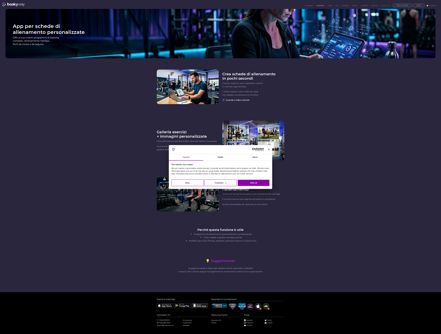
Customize (219, 183)
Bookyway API (216, 320)
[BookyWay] (13, 4)
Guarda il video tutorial (237, 100)
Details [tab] (220, 157)
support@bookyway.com (165, 325)
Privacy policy (187, 320)
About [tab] (254, 157)
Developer (186, 325)
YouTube (249, 325)
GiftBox (213, 323)
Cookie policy (187, 323)
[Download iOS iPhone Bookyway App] (165, 305)
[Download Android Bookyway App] (182, 305)
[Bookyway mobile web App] (200, 305)
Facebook (249, 320)
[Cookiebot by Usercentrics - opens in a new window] (254, 149)
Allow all (253, 183)
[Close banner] (269, 149)
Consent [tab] (186, 157)
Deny (187, 183)
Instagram (249, 323)
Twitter (269, 320)
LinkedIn (270, 323)
